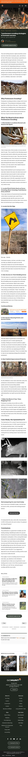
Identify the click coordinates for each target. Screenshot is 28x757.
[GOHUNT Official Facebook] (8, 739)
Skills (14, 628)
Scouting (14, 30)
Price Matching (7, 720)
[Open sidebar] (25, 5)
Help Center (20, 712)
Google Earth (21, 409)
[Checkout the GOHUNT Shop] (22, 5)
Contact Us (15, 689)
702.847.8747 (14, 683)
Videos (20, 703)
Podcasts (21, 706)
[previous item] (24, 653)
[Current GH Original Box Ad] (9, 663)
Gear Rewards (21, 715)
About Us (7, 695)
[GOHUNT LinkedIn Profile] (20, 739)
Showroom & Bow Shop (7, 722)
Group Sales (7, 729)
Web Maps (20, 722)
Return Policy (7, 715)
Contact (7, 706)
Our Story (7, 698)
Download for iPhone (14, 743)
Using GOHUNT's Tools (21, 708)
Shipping (7, 717)
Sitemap (13, 755)
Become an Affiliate (7, 708)
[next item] (26, 653)
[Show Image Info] (26, 27)
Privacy (3, 755)
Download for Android (14, 747)
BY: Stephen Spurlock (10, 41)
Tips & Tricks (8, 30)
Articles (20, 701)
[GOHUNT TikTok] (17, 739)
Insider (20, 698)
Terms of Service (8, 755)
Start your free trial (14, 513)
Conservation (7, 703)
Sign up (18, 637)
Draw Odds (20, 717)
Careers (7, 701)
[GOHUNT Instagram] (11, 739)
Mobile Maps (21, 720)
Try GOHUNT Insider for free (9, 45)
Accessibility (7, 732)
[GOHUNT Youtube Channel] (14, 739)
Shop (7, 712)
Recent (2, 30)
